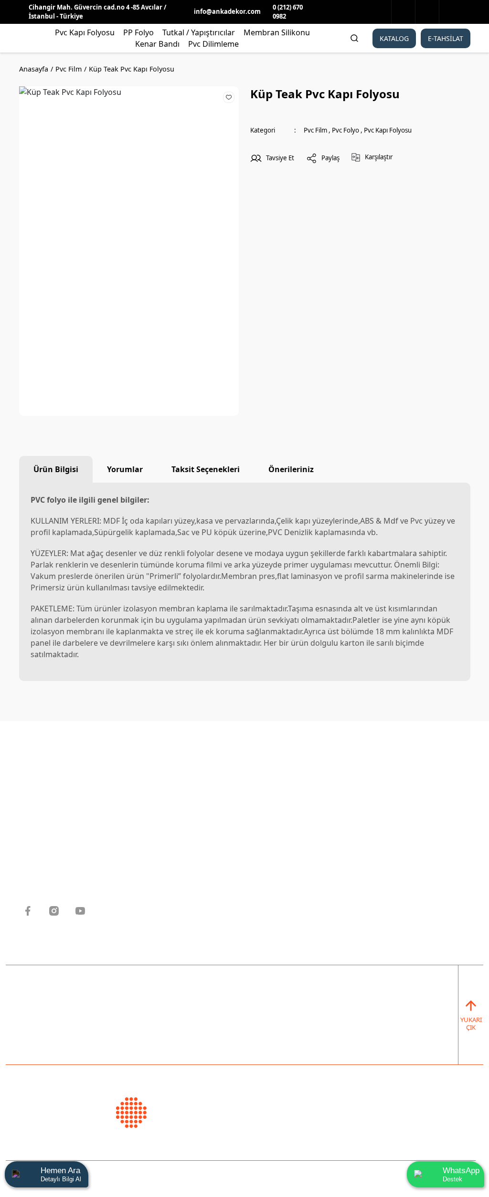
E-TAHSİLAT (445, 38)
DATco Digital (237, 1176)
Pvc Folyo (345, 130)
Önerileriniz (291, 469)
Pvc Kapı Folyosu (388, 130)
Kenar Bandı (274, 903)
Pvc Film (315, 130)
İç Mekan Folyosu (283, 847)
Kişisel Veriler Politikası (179, 847)
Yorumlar (125, 469)
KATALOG (394, 38)
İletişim (149, 903)
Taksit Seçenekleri (205, 469)
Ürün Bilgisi (55, 469)
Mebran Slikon (278, 884)
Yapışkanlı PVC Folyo (289, 828)
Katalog (150, 865)
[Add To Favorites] (228, 97)
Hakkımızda (158, 828)
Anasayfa (152, 810)
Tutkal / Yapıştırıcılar (290, 865)
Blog (143, 884)
